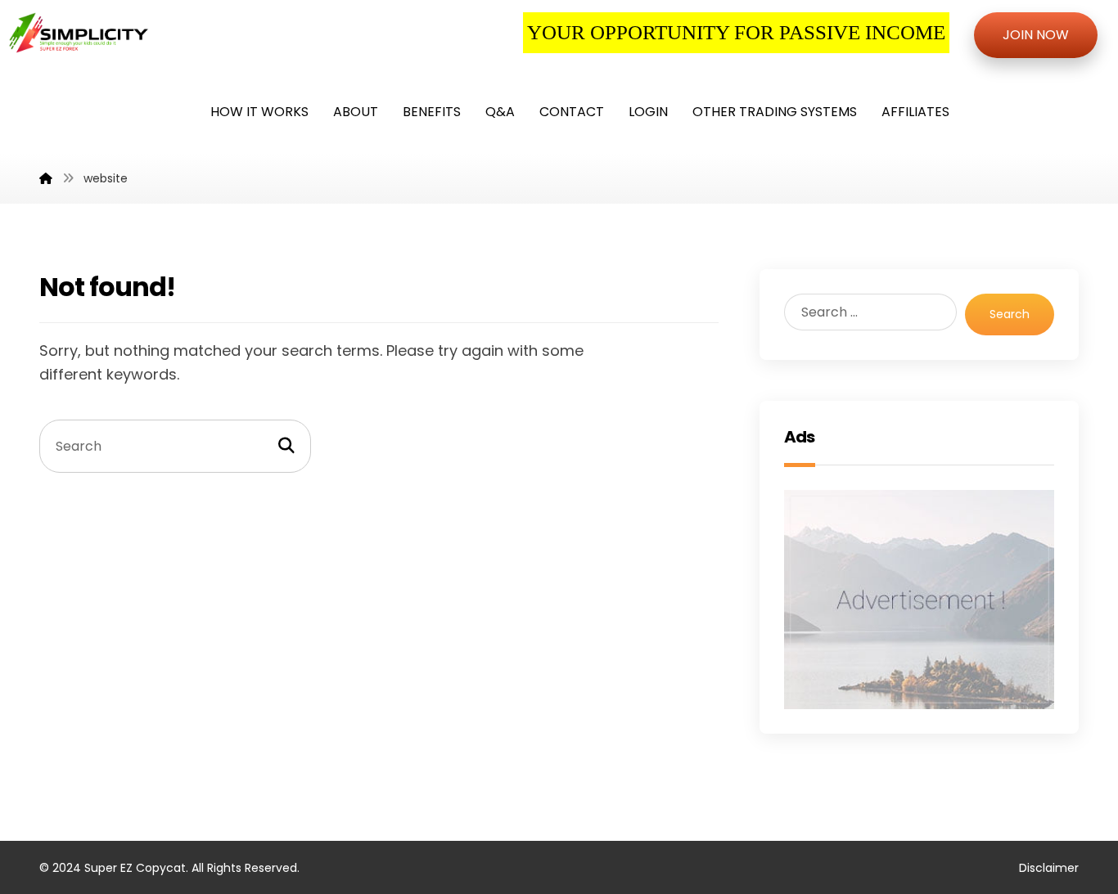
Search (1010, 314)
